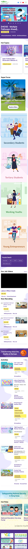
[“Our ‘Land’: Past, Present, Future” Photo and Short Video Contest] (7, 365)
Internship (5, 260)
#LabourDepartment (11, 296)
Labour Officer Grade (8, 291)
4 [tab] (15, 23)
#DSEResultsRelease (22, 35)
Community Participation (18, 369)
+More (25, 271)
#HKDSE (14, 35)
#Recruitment (17, 466)
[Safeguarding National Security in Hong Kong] (14, 494)
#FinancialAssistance (6, 35)
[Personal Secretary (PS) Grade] (21, 333)
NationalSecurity (6, 263)
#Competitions (17, 376)
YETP (15, 260)
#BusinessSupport (18, 397)
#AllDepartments (8, 313)
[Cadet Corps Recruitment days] (7, 449)
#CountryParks (23, 483)
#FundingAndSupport (19, 441)
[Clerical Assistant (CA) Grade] (21, 320)
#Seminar (16, 442)
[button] (18, 2)
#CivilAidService (18, 464)
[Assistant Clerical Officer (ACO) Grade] (21, 305)
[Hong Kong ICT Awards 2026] (7, 405)
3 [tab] (13, 23)
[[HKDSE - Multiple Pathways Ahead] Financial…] (14, 14)
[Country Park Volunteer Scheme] (7, 472)
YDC (11, 260)
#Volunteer (16, 483)
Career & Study (5, 32)
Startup (20, 260)
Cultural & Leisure (7, 64)
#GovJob (3, 296)
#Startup (16, 395)
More (26, 360)
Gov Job (3, 293)
